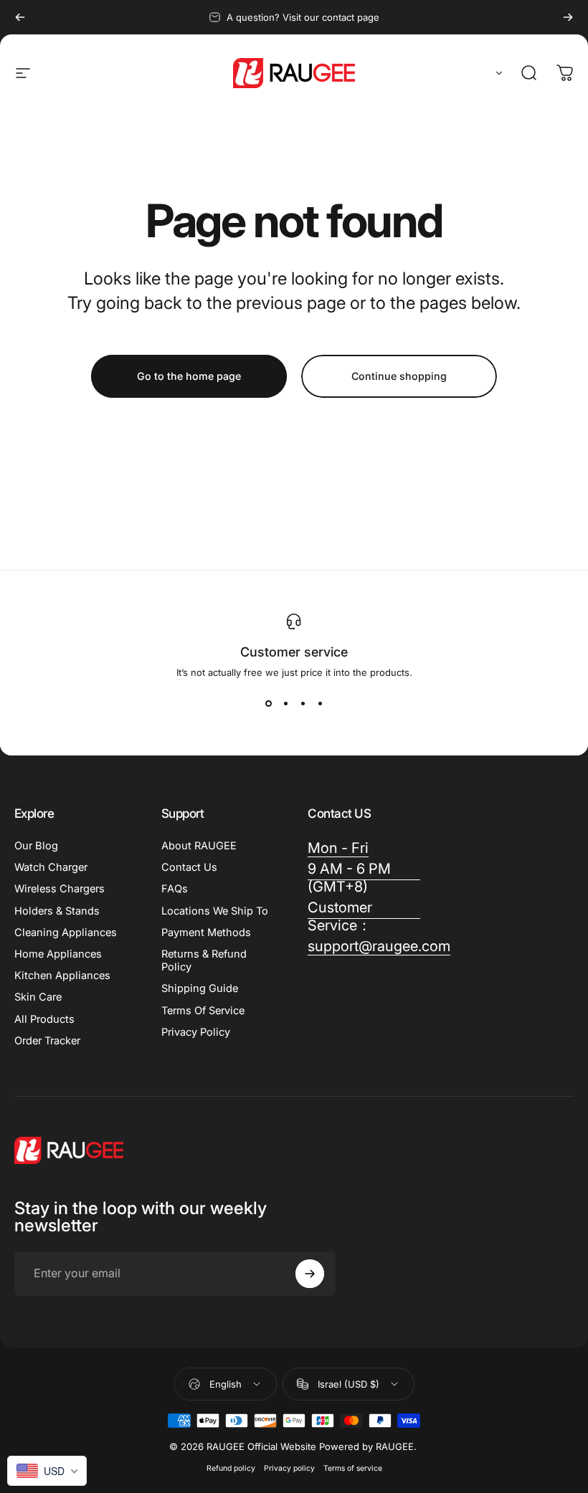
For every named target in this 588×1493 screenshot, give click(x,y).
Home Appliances (58, 954)
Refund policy (231, 1468)
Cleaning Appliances (65, 932)
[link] (338, 848)
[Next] (568, 17)
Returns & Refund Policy (204, 960)
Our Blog (36, 845)
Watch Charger (50, 867)
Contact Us (189, 867)
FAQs (174, 888)
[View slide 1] (268, 703)
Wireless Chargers (59, 888)
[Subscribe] (309, 1273)
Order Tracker (47, 1040)
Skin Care (38, 997)
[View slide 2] (285, 703)
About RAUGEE (199, 845)
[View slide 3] (302, 703)
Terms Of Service (203, 1010)
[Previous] (20, 17)
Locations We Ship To (214, 911)
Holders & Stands (57, 911)
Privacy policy (289, 1468)
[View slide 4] (319, 703)
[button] (496, 73)
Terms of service (352, 1468)
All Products (44, 1019)
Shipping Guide (199, 988)
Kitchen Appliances (62, 975)
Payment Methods (206, 932)
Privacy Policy (195, 1032)
